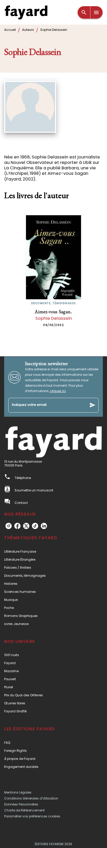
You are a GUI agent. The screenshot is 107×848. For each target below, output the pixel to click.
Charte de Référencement (24, 810)
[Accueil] (26, 12)
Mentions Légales (17, 792)
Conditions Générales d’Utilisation (31, 798)
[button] (53, 551)
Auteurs (28, 29)
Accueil (10, 29)
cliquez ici (58, 391)
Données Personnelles (21, 804)
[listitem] (8, 526)
